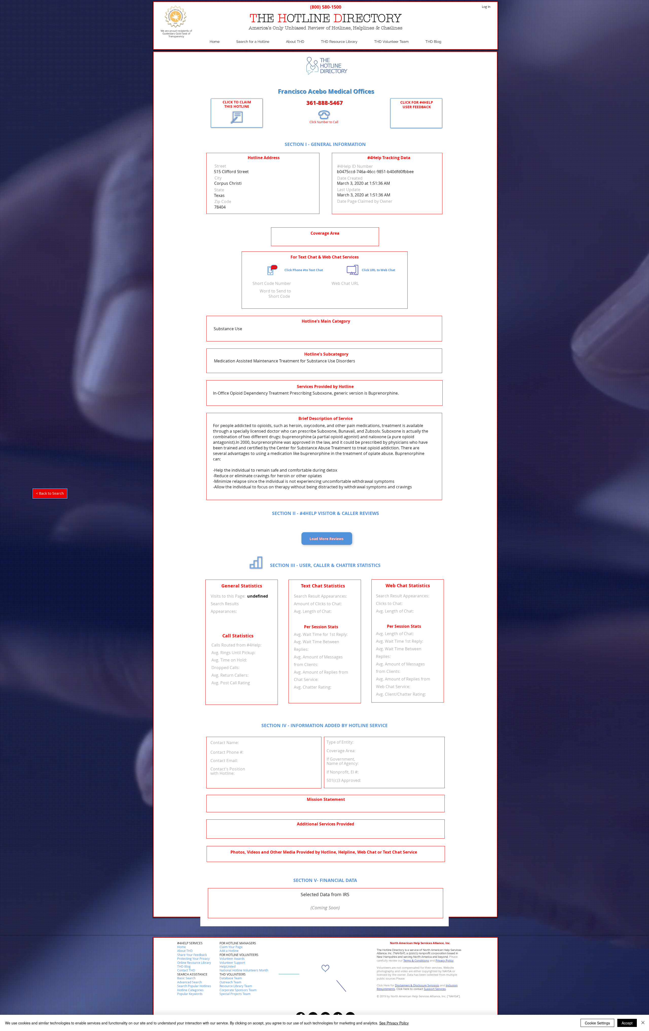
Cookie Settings (597, 1022)
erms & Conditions (417, 960)
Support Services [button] (435, 989)
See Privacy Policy (394, 1022)
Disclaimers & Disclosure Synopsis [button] (417, 985)
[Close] (643, 1023)
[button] (186, 970)
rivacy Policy (445, 960)
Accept (627, 1022)
